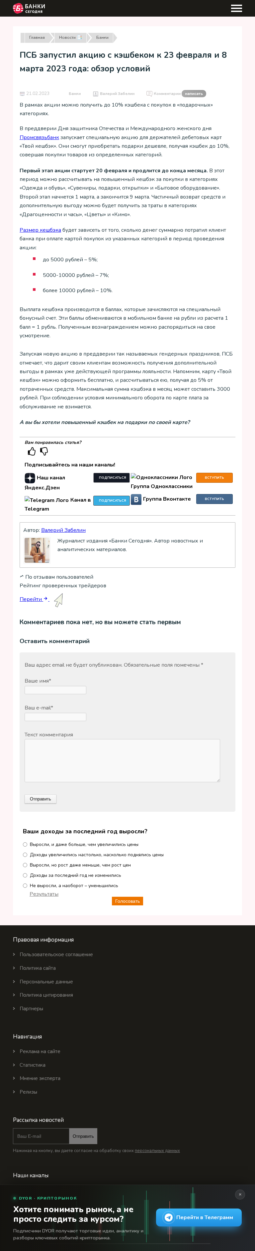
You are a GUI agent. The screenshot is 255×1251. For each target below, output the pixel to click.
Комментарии (178, 93)
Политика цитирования (46, 995)
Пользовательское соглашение (56, 954)
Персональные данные (46, 981)
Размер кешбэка (40, 230)
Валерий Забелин (117, 93)
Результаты (44, 894)
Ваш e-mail (39, 707)
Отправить (83, 1136)
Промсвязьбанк (39, 137)
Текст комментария (49, 734)
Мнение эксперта (40, 1078)
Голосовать (127, 901)
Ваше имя (38, 681)
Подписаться (112, 477)
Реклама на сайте (40, 1051)
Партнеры (31, 1008)
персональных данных (157, 1151)
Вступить (214, 477)
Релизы (28, 1092)
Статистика (32, 1065)
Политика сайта (38, 968)
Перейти (31, 599)
